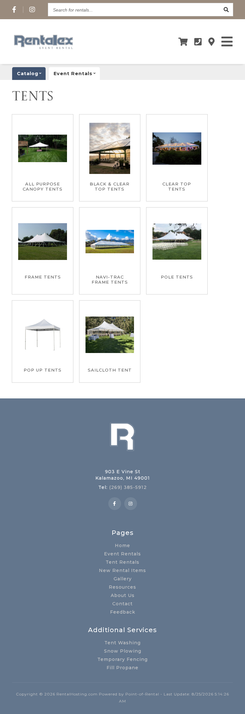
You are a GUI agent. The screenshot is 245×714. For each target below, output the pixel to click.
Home (122, 545)
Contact (122, 604)
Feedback (122, 612)
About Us (123, 595)
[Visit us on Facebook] (14, 9)
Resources (122, 587)
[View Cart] (183, 41)
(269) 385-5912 (128, 487)
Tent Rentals (122, 562)
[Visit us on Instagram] (32, 9)
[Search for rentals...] (226, 9)
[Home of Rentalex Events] (122, 461)
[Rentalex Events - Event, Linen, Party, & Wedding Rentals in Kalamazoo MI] (43, 49)
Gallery (123, 579)
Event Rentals (122, 554)
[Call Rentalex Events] (198, 41)
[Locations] (211, 41)
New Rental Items (122, 570)
